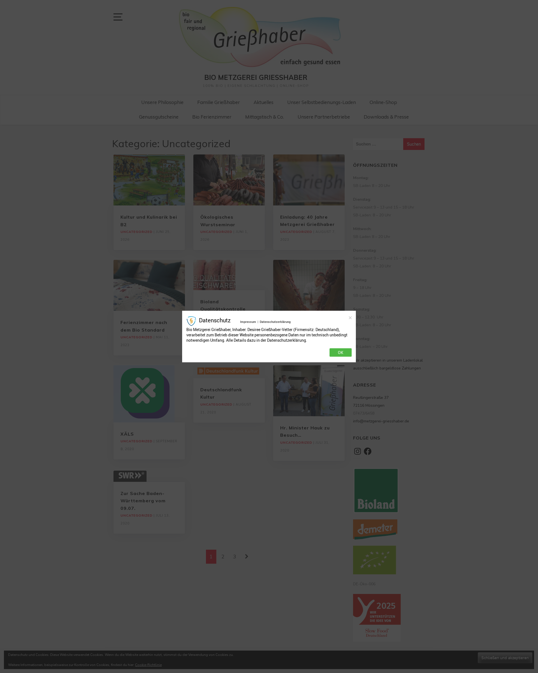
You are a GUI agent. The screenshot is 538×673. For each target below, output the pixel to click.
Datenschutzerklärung (275, 321)
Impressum (248, 321)
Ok (340, 352)
